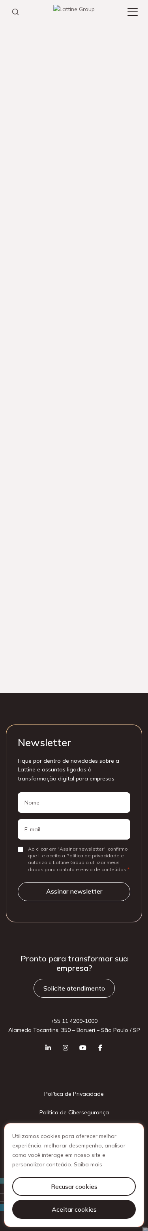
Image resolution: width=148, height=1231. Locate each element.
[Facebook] (100, 1047)
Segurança (28, 344)
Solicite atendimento (74, 988)
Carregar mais (74, 150)
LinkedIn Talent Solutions (46, 304)
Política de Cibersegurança (74, 1112)
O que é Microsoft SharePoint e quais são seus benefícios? (65, 401)
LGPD (70, 284)
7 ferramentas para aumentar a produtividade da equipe (69, 423)
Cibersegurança (34, 244)
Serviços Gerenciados (90, 344)
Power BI (61, 324)
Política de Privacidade (74, 1093)
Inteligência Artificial (107, 264)
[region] (74, 1175)
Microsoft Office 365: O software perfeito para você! (73, 440)
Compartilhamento (38, 264)
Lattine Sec (28, 284)
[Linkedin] (48, 1047)
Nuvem (107, 304)
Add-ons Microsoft (38, 223)
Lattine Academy (37, 42)
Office (22, 324)
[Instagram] (65, 1047)
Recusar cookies (74, 1186)
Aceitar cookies (74, 1209)
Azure (90, 223)
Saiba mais (88, 1164)
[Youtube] (82, 1047)
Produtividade (110, 324)
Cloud (82, 244)
